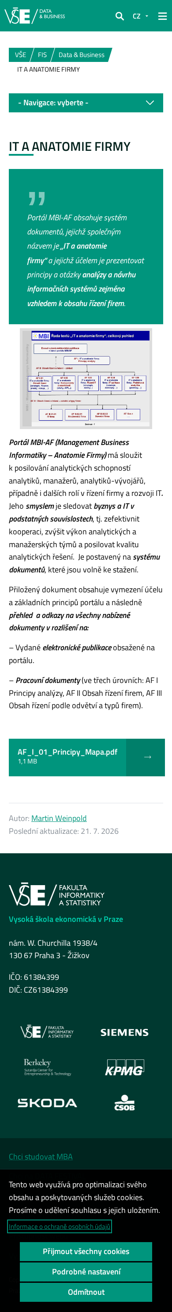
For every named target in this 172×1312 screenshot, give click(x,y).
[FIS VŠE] (47, 1032)
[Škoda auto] (47, 1102)
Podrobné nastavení (86, 1271)
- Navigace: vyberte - (53, 102)
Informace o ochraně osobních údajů (59, 1226)
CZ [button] (137, 16)
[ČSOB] (124, 1103)
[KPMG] (125, 1067)
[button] (119, 16)
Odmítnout (86, 1292)
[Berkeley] (47, 1067)
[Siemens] (124, 1031)
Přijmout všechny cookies (86, 1251)
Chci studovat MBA (41, 1156)
